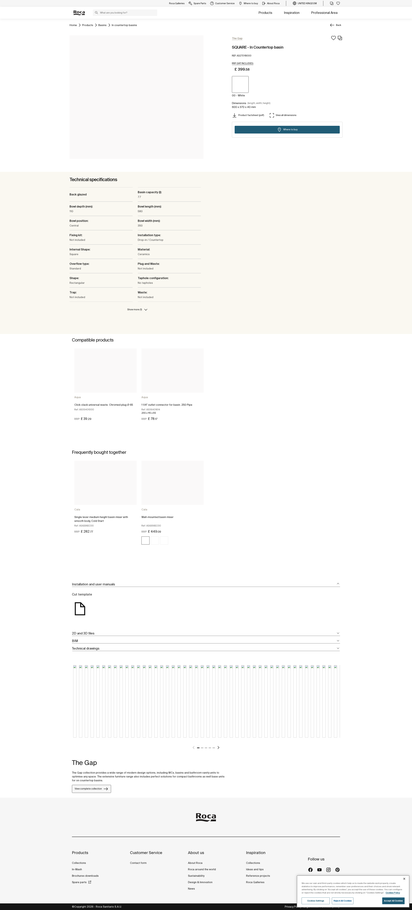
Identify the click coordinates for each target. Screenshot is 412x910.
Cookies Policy (393, 893)
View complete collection (88, 788)
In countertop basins (124, 25)
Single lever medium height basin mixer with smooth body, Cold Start (101, 519)
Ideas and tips (255, 869)
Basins (102, 25)
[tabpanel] (105, 387)
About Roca (195, 862)
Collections (79, 862)
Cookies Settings (315, 901)
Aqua (77, 397)
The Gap (84, 762)
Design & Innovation (200, 882)
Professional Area (324, 12)
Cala (77, 509)
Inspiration (292, 12)
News (191, 888)
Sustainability (196, 875)
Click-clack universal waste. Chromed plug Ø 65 (103, 404)
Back (338, 25)
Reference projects (258, 875)
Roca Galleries (255, 882)
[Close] (404, 878)
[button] (96, 13)
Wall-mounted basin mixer (157, 517)
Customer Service (146, 852)
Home (73, 25)
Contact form (138, 862)
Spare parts (79, 882)
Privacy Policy (293, 906)
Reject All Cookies (343, 901)
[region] (353, 891)
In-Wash (77, 869)
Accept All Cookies (393, 901)
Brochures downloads (85, 875)
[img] (145, 540)
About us (196, 852)
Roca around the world (202, 869)
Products (265, 12)
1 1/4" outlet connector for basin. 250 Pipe (166, 404)
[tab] (206, 584)
